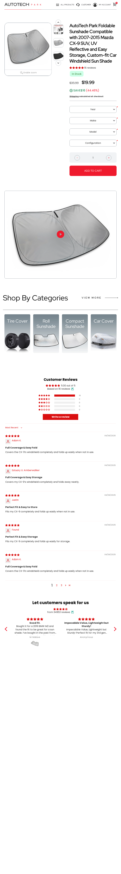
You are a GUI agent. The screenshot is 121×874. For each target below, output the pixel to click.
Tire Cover (17, 321)
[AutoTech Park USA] (22, 4)
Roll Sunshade (46, 323)
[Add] (108, 157)
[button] (77, 67)
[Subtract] (77, 157)
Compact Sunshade (74, 323)
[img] (12, 436)
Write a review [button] (61, 417)
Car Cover (104, 321)
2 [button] (56, 585)
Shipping (74, 96)
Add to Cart (93, 170)
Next (53, 49)
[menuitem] (115, 4)
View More (92, 297)
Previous (3, 49)
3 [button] (61, 585)
